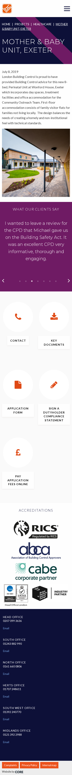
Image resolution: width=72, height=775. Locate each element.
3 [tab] (32, 281)
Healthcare (42, 24)
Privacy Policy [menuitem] (29, 765)
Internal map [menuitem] (49, 765)
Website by (8, 771)
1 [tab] (20, 281)
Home (6, 24)
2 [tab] (26, 281)
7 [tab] (56, 281)
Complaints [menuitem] (10, 765)
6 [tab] (50, 281)
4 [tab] (38, 281)
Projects (22, 24)
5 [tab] (44, 281)
